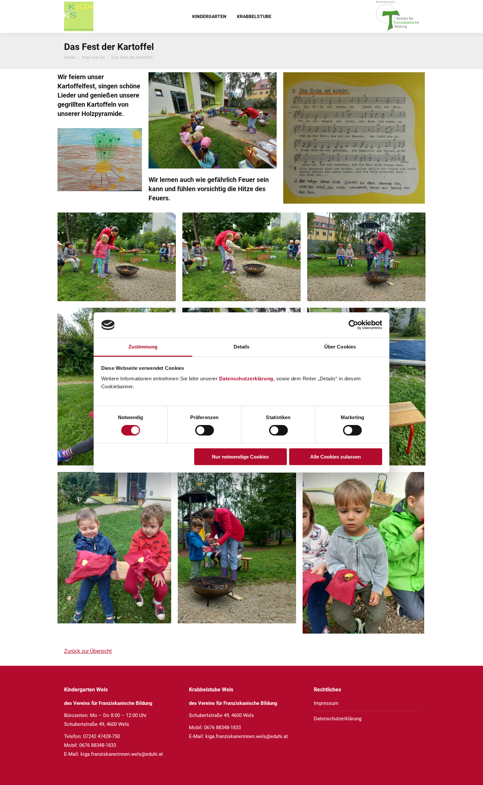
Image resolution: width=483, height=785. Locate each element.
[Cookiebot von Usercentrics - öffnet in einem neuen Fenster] (353, 325)
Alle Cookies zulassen (335, 457)
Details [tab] (242, 346)
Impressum (326, 703)
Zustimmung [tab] (143, 346)
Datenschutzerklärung (246, 378)
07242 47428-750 (101, 736)
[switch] (204, 430)
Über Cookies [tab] (340, 346)
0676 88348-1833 (97, 745)
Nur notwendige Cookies (240, 457)
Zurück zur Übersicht (88, 651)
